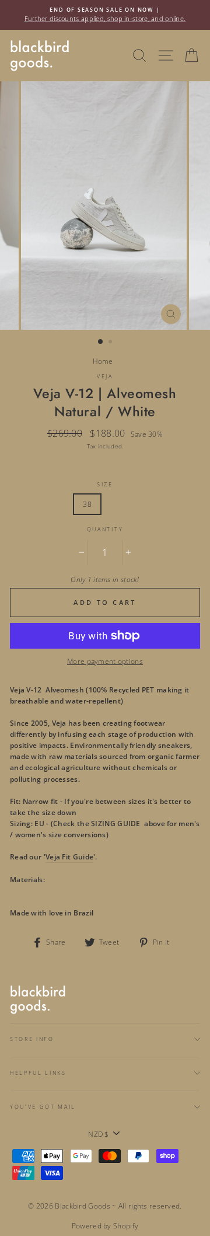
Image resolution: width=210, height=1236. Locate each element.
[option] (105, 15)
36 (26, 504)
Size (105, 484)
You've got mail (43, 1106)
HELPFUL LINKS (38, 1073)
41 (179, 504)
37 (56, 504)
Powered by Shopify (105, 1226)
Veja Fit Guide (69, 856)
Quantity (105, 529)
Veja (105, 376)
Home (103, 360)
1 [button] (101, 342)
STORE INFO (32, 1039)
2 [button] (111, 343)
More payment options (105, 661)
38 (87, 504)
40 (149, 504)
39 (118, 504)
